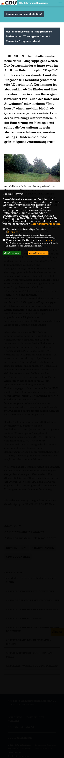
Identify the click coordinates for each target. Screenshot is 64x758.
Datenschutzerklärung (45, 223)
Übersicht (13, 232)
